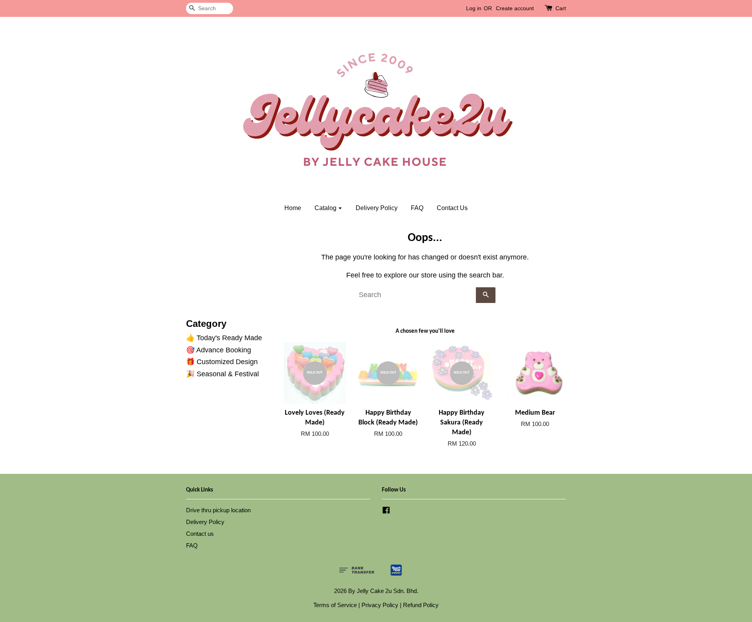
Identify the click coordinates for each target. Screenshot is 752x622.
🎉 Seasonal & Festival (222, 374)
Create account (515, 8)
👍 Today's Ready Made (224, 338)
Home (292, 208)
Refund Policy (421, 605)
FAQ (417, 208)
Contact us (200, 533)
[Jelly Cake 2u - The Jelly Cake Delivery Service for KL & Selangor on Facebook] (386, 511)
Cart (560, 8)
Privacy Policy (380, 605)
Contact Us (452, 208)
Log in (473, 8)
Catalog (326, 208)
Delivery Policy (377, 208)
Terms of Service (335, 605)
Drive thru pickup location (218, 510)
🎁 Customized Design (222, 362)
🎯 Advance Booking (218, 350)
